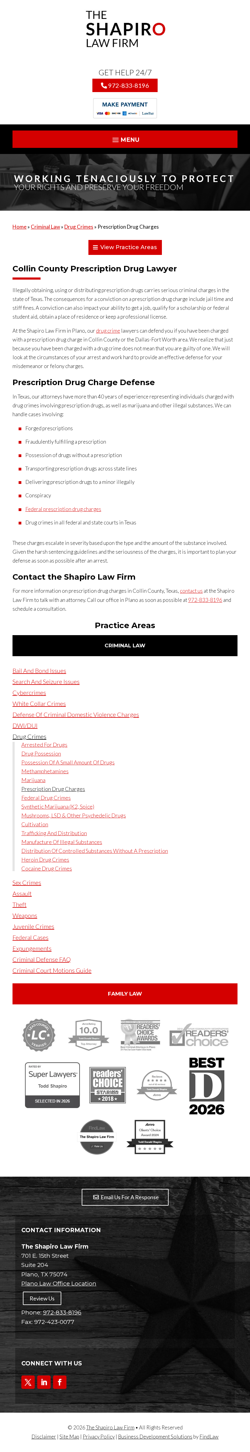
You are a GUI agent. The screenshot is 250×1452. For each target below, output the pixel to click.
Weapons (24, 915)
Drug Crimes (29, 736)
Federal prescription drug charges (63, 509)
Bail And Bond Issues (39, 670)
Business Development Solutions (155, 1436)
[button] (125, 139)
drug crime (108, 330)
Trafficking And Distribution (54, 833)
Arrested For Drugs (44, 745)
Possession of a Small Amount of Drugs (68, 763)
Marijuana (33, 780)
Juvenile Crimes (33, 926)
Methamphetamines (45, 771)
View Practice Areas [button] (128, 247)
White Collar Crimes (39, 703)
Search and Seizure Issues (46, 681)
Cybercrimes (29, 692)
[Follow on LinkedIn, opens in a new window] (44, 1382)
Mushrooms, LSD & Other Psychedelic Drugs (73, 816)
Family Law (125, 994)
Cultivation (34, 824)
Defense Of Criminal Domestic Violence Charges (75, 714)
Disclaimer (43, 1436)
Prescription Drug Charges (53, 789)
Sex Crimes (26, 882)
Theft (19, 904)
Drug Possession (41, 754)
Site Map (69, 1436)
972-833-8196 (128, 85)
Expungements (32, 948)
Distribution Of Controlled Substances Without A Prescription (94, 851)
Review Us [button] (42, 1298)
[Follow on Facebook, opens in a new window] (59, 1382)
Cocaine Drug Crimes (46, 868)
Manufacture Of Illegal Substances (61, 842)
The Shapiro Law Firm (110, 1427)
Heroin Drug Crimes (45, 860)
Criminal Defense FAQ (41, 959)
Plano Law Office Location (58, 1283)
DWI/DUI (25, 725)
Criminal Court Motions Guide (51, 970)
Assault (22, 893)
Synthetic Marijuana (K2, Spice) (57, 807)
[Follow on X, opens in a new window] (28, 1382)
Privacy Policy (99, 1436)
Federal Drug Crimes (46, 798)
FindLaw (209, 1436)
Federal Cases (30, 937)
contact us (191, 591)
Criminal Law (125, 645)
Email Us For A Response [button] (130, 1197)
